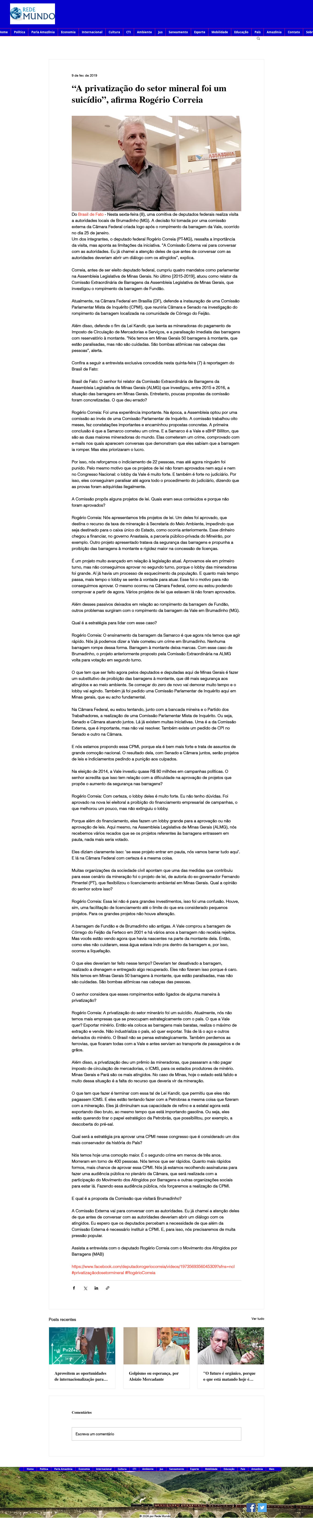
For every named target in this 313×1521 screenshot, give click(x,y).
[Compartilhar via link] (107, 1288)
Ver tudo (258, 1319)
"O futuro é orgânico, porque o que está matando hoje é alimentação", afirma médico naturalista (229, 1376)
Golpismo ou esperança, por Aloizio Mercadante (154, 1376)
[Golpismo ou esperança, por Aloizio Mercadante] (157, 1345)
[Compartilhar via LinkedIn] (96, 1288)
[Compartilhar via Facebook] (74, 1288)
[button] (258, 38)
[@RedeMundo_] (262, 1507)
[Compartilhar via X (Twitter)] (85, 1288)
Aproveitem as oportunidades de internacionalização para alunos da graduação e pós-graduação (80, 1376)
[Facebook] (251, 1507)
